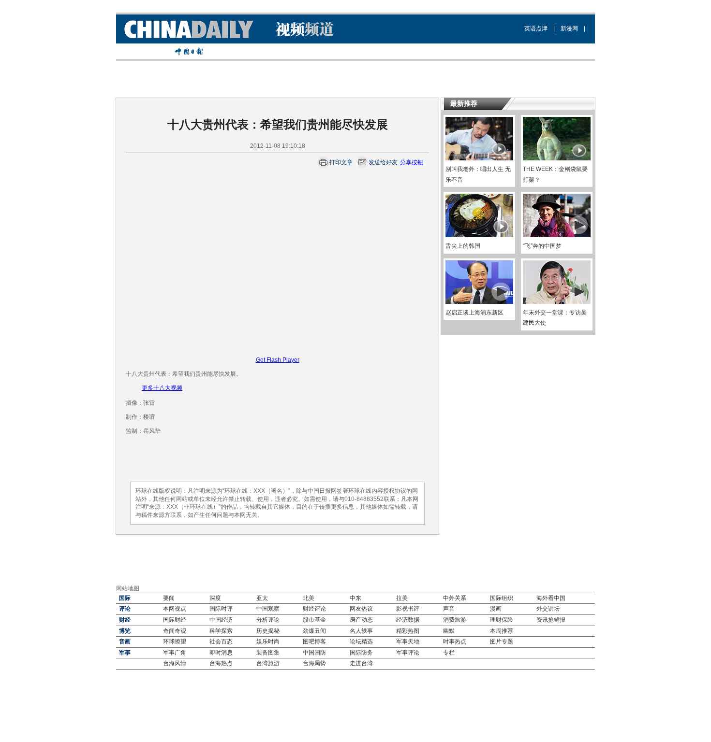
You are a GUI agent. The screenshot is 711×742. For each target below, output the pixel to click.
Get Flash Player (277, 360)
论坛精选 (361, 641)
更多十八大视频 (162, 388)
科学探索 (221, 631)
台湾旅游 (268, 663)
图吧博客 (314, 641)
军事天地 (407, 641)
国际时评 (221, 608)
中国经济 (221, 619)
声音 (449, 608)
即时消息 (221, 652)
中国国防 (314, 652)
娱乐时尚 (268, 641)
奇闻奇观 (174, 631)
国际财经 (174, 619)
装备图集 (268, 652)
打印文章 (341, 162)
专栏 (449, 652)
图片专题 (501, 641)
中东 (355, 598)
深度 (215, 598)
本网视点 (174, 608)
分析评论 (268, 619)
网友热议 (361, 608)
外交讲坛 (548, 608)
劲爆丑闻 (314, 631)
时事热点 (454, 641)
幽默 (449, 631)
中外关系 (454, 598)
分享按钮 (411, 162)
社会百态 (221, 641)
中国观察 (268, 608)
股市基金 (314, 619)
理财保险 (501, 619)
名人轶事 (361, 631)
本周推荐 (501, 631)
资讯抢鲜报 (550, 619)
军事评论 (407, 652)
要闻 (169, 598)
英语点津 (536, 28)
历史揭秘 (268, 631)
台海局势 (314, 663)
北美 (308, 598)
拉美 (402, 598)
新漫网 (569, 28)
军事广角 (174, 652)
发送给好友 (383, 162)
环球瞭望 (174, 641)
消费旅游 (454, 619)
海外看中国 (550, 598)
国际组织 (501, 598)
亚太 (262, 598)
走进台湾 (361, 663)
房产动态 (361, 619)
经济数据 (407, 619)
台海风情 (174, 663)
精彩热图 (407, 631)
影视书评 (407, 608)
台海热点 (221, 663)
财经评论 (314, 608)
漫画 (496, 608)
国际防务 (361, 652)
